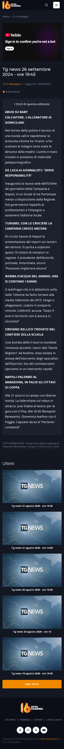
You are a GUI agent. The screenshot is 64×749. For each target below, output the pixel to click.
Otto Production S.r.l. (50, 738)
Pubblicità (25, 719)
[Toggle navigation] (56, 5)
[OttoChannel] (11, 5)
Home (5, 16)
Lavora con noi (54, 719)
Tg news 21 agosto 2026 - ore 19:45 (32, 505)
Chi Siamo (10, 719)
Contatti (38, 719)
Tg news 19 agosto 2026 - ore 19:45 (32, 673)
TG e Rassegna (20, 16)
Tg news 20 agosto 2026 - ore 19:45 (32, 589)
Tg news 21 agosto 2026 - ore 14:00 (32, 547)
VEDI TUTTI (32, 684)
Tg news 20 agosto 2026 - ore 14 (32, 631)
